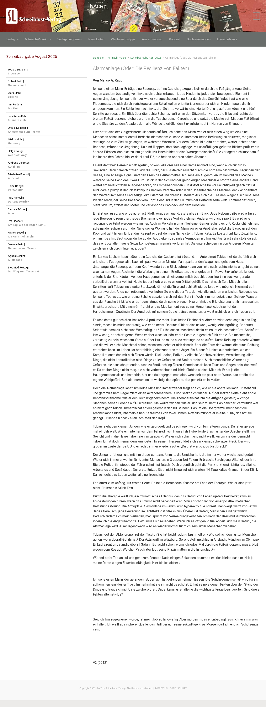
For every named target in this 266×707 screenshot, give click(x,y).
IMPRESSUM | (162, 688)
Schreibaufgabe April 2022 (145, 57)
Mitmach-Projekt (117, 57)
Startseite (98, 57)
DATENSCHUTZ (178, 688)
